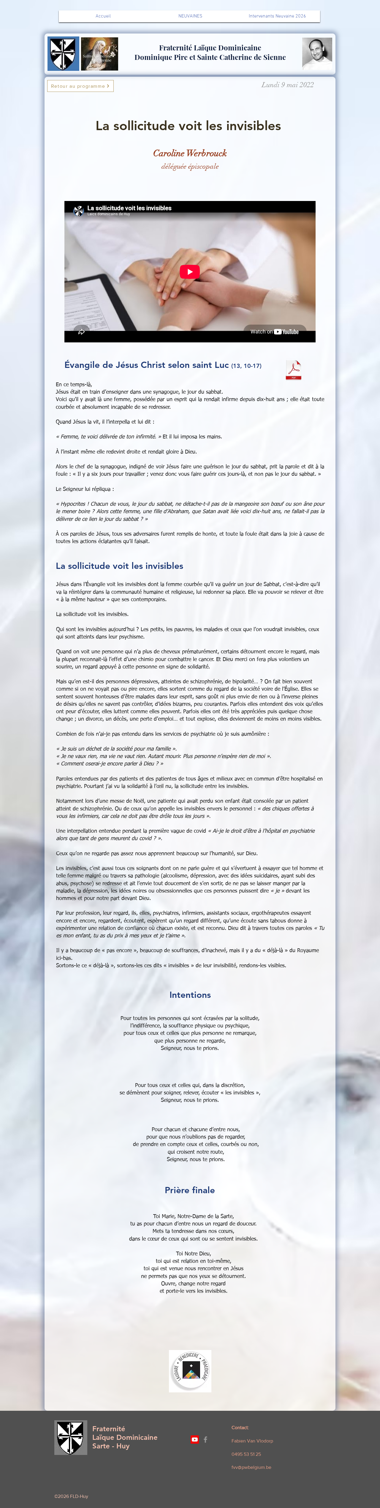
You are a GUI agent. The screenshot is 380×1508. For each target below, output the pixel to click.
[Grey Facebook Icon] (205, 1439)
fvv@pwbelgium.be (251, 1467)
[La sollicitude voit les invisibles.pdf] (293, 371)
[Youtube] (195, 1439)
